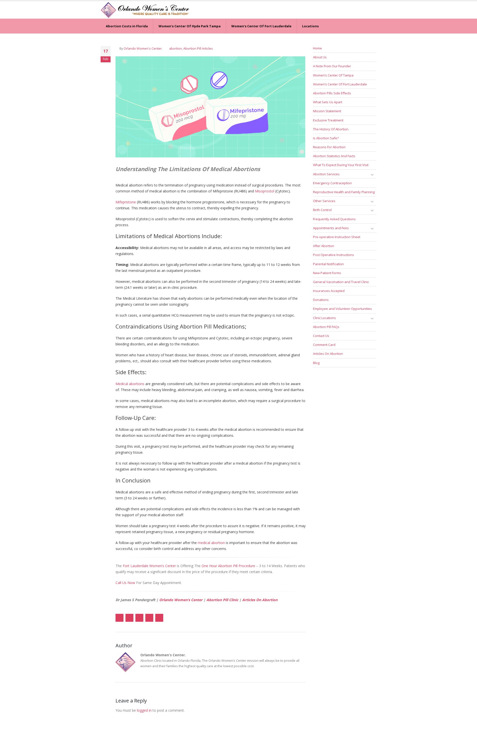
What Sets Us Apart (327, 102)
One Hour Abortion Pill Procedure (228, 565)
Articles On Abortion (260, 599)
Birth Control (322, 210)
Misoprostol (264, 191)
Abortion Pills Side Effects (332, 93)
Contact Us (321, 335)
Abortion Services (326, 174)
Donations (321, 299)
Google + (149, 618)
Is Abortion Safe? (326, 138)
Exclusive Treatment (328, 120)
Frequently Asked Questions (334, 219)
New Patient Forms (327, 273)
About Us (320, 57)
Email (159, 618)
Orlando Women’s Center (180, 599)
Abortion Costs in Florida (127, 26)
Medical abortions (130, 383)
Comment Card (324, 344)
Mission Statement (327, 111)
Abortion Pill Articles (198, 48)
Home (317, 48)
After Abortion (323, 246)
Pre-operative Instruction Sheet (336, 237)
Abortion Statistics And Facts (334, 156)
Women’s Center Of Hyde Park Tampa (190, 26)
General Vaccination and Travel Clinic (341, 282)
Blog (316, 363)
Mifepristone (126, 202)
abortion (175, 48)
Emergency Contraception (332, 183)
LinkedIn (139, 618)
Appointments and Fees (331, 228)
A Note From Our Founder (332, 66)
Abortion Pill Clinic (222, 599)
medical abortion (211, 542)
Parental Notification (328, 264)
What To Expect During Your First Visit (340, 165)
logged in (144, 710)
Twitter (129, 618)
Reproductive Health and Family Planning (344, 192)
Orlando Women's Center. (143, 48)
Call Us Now (125, 582)
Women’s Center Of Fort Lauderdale (261, 26)
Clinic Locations (324, 318)
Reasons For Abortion (329, 147)
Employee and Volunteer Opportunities (342, 308)
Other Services (324, 201)
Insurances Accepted (329, 291)
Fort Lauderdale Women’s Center (149, 565)
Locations (310, 26)
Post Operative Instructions (333, 255)
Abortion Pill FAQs (326, 327)
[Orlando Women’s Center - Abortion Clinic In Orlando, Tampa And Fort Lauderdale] (145, 10)
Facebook (119, 618)
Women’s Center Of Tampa (333, 75)
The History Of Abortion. (331, 129)
